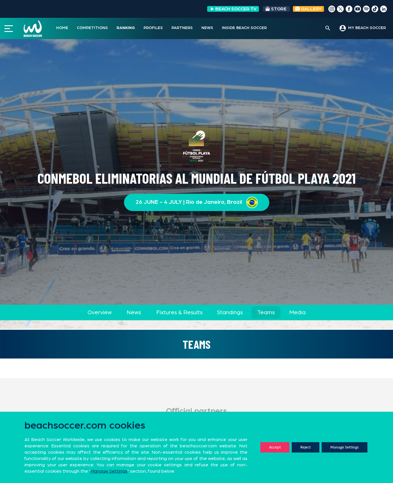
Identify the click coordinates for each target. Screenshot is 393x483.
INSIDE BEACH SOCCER (244, 28)
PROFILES (153, 28)
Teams (266, 312)
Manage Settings (344, 447)
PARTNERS (182, 28)
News (134, 312)
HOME (62, 28)
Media (297, 312)
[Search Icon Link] (328, 28)
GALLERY (311, 9)
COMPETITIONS (92, 28)
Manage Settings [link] (109, 471)
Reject (305, 447)
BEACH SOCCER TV (236, 9)
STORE (279, 9)
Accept (275, 447)
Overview (99, 312)
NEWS (207, 28)
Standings (230, 312)
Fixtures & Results (179, 312)
